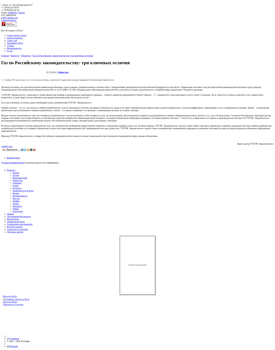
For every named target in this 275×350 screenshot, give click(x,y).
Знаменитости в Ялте (23, 191)
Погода (16, 198)
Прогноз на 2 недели (13, 304)
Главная (5, 55)
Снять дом (12, 40)
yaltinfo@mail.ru (8, 20)
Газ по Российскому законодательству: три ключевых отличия (62, 55)
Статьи (10, 45)
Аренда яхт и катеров (17, 229)
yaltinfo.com (6, 146)
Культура (17, 188)
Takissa (21, 12)
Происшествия (20, 178)
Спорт (16, 185)
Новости (15, 55)
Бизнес (16, 193)
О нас (9, 51)
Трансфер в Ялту (15, 43)
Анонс (16, 203)
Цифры (16, 201)
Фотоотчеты (13, 219)
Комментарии (13, 158)
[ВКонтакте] (22, 150)
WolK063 (12, 12)
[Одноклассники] (28, 150)
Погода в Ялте (10, 296)
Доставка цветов (15, 232)
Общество (26, 55)
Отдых (16, 175)
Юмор (16, 209)
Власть (16, 172)
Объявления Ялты (16, 221)
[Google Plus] (34, 150)
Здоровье (17, 183)
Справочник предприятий (20, 224)
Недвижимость (14, 48)
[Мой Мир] (31, 150)
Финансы (17, 206)
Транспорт (18, 211)
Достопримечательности (19, 216)
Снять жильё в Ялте (16, 35)
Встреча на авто (14, 227)
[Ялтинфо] (1, 2)
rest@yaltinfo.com (9, 18)
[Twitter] (25, 150)
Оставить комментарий (12, 162)
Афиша (10, 214)
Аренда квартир (15, 38)
